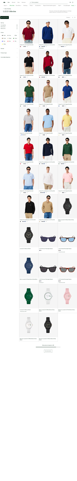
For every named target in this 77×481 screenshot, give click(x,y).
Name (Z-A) (3, 28)
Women (13, 2)
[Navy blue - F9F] (44, 46)
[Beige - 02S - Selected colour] (39, 106)
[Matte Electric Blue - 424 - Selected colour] (39, 250)
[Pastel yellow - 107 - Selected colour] (59, 134)
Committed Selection (5, 57)
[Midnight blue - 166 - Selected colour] (59, 77)
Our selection (3, 25)
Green (16, 38)
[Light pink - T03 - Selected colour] (59, 192)
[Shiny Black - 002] (40, 250)
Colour (2, 32)
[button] (73, 2)
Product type (4, 52)
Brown (4, 38)
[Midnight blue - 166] (25, 46)
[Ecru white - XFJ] (21, 46)
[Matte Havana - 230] (60, 281)
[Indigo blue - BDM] (44, 163)
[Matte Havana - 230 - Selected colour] (59, 250)
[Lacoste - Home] (4, 2)
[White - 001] (22, 46)
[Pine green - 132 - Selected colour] (20, 106)
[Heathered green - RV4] (24, 134)
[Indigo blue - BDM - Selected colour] (39, 46)
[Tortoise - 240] (60, 250)
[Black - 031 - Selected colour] (20, 77)
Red (10, 41)
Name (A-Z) (3, 26)
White (16, 35)
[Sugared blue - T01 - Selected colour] (20, 192)
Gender (2, 48)
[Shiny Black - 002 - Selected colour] (39, 281)
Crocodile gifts (66, 5)
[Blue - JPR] (21, 134)
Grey (10, 35)
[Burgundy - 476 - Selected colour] (20, 46)
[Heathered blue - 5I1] (22, 134)
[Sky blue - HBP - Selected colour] (39, 134)
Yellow (4, 44)
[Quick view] (37, 42)
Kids (18, 2)
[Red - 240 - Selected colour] (20, 163)
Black (4, 35)
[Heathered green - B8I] (25, 134)
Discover (24, 2)
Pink (15, 41)
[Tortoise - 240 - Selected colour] (59, 281)
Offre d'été (12, 5)
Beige (10, 38)
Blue (4, 41)
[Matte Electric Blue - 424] (40, 281)
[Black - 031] (24, 46)
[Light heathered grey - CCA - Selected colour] (20, 134)
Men (9, 2)
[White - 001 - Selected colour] (59, 46)
